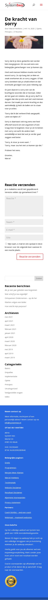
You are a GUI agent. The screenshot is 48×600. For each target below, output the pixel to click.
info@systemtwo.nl (13, 422)
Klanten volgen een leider (15, 302)
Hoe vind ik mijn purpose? (16, 306)
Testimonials (10, 482)
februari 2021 (10, 329)
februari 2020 (10, 345)
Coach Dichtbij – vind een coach (18, 512)
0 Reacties (18, 32)
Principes (8, 32)
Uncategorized (11, 388)
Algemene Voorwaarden (15, 497)
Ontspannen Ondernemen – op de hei (21, 298)
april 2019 (9, 353)
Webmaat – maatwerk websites (18, 517)
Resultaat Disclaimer (13, 492)
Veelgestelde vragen (14, 392)
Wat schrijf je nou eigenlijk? (16, 294)
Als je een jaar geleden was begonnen (21, 290)
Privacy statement (12, 502)
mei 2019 (9, 349)
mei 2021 (9, 317)
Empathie (9, 372)
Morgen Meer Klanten (14, 472)
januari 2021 (10, 333)
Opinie (38, 28)
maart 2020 (10, 341)
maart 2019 (10, 357)
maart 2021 (10, 325)
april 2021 (9, 321)
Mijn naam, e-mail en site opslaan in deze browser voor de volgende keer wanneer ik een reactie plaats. (23, 247)
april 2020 (9, 337)
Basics (7, 368)
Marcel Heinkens (15, 28)
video (7, 396)
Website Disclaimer (13, 487)
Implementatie (11, 376)
